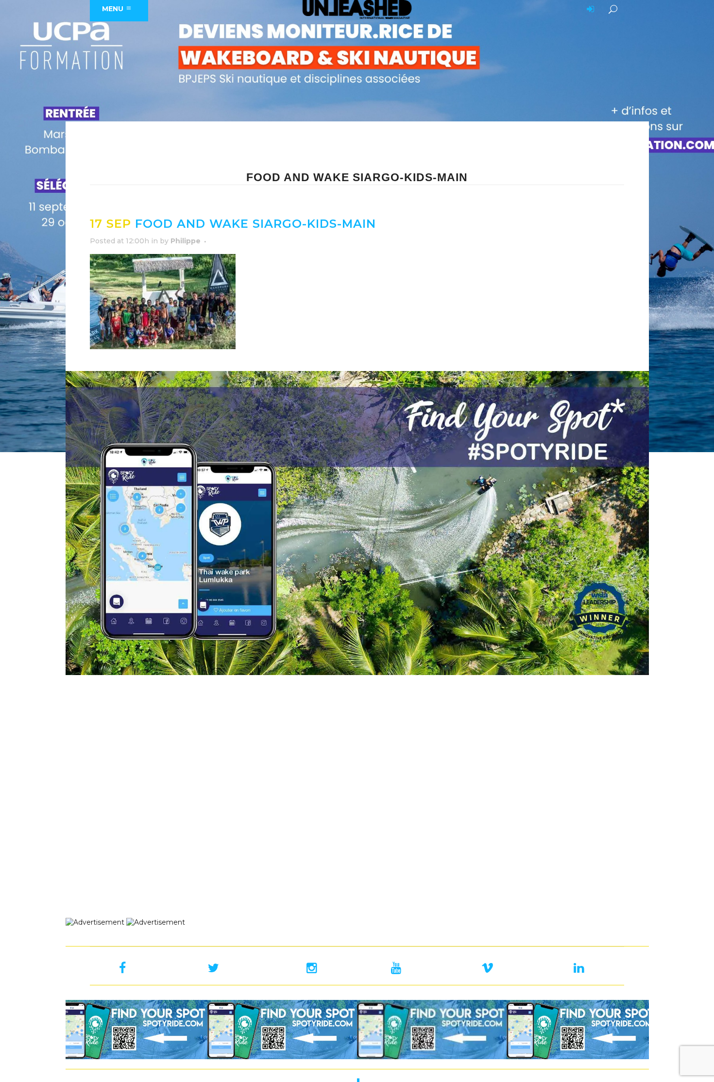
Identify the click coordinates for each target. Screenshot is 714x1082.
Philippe (185, 241)
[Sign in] (589, 9)
